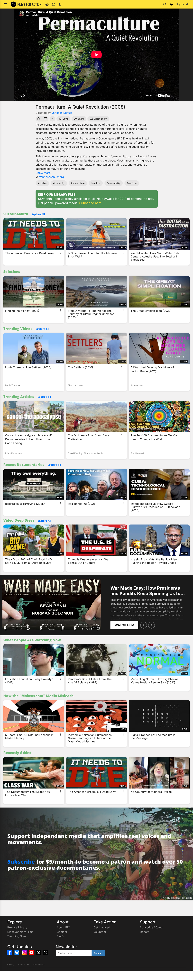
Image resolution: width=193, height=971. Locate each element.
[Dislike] (46, 119)
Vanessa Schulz (61, 112)
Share (81, 118)
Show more (43, 172)
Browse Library (17, 927)
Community (59, 183)
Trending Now (16, 936)
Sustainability (113, 183)
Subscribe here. (91, 203)
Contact (62, 931)
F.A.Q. (60, 936)
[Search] (165, 4)
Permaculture (78, 183)
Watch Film (124, 625)
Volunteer (100, 931)
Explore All (38, 214)
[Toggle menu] (5, 4)
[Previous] (143, 625)
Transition (132, 183)
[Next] (151, 625)
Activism (42, 183)
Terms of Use (23, 964)
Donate (144, 931)
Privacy (10, 964)
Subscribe (21, 861)
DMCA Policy (39, 964)
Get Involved (102, 927)
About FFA (63, 927)
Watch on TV (100, 118)
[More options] (60, 252)
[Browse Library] (53, 4)
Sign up (98, 953)
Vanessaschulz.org (51, 177)
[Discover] (47, 4)
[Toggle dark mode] (171, 4)
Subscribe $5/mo (151, 927)
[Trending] (60, 4)
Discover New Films (20, 931)
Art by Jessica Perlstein (177, 898)
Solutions (95, 183)
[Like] (38, 119)
